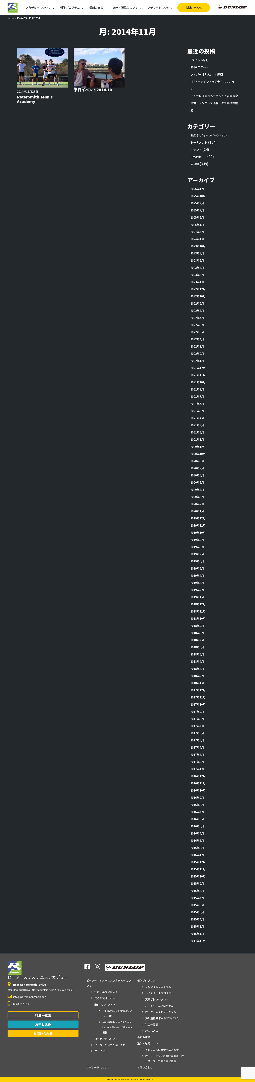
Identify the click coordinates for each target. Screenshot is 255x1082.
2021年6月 (197, 403)
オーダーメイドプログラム (160, 1012)
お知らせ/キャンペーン (204, 135)
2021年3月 (197, 425)
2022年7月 (197, 318)
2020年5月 (197, 482)
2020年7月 (197, 468)
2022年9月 (197, 303)
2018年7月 (197, 640)
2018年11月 (198, 611)
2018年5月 (197, 654)
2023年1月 (197, 282)
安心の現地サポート (106, 998)
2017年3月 (197, 754)
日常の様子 (197, 157)
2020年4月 (197, 489)
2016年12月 (198, 776)
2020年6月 (197, 475)
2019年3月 (197, 582)
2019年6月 (197, 561)
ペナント (196, 149)
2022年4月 (197, 339)
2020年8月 (197, 461)
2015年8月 (197, 890)
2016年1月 (197, 855)
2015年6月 (197, 905)
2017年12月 (198, 690)
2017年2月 (197, 762)
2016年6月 (197, 819)
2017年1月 (197, 769)
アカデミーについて (38, 7)
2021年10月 (198, 382)
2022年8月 (197, 310)
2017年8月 (197, 719)
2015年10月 (198, 876)
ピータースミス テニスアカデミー (38, 977)
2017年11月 (198, 697)
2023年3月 (197, 275)
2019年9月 (197, 540)
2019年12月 (198, 518)
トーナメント (198, 142)
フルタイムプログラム (158, 987)
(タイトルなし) (199, 60)
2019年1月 (197, 597)
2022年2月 (197, 353)
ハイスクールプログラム (159, 993)
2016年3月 (197, 840)
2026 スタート (199, 67)
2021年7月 (197, 396)
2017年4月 (197, 747)
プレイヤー (100, 1051)
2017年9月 (197, 711)
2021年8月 (197, 389)
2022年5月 (197, 332)
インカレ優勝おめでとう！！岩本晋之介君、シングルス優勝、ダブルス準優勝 (214, 103)
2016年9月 (197, 797)
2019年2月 (197, 590)
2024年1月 (197, 239)
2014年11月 (198, 941)
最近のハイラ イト (105, 1004)
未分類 (194, 164)
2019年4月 (197, 575)
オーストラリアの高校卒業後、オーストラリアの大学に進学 (164, 1058)
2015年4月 (197, 919)
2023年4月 (197, 267)
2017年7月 (197, 726)
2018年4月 (197, 661)
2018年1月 (197, 683)
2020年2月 (197, 504)
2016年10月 (198, 790)
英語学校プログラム (157, 999)
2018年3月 (197, 668)
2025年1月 (197, 224)
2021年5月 (197, 411)
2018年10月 (198, 618)
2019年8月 (197, 547)
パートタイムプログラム (159, 1006)
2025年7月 (197, 210)
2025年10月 (198, 196)
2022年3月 (197, 346)
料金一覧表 (43, 1015)
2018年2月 (197, 676)
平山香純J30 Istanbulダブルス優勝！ (117, 1013)
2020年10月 (198, 454)
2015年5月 (197, 912)
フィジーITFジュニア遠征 (206, 74)
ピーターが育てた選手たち (110, 1045)
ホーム (11, 18)
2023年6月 (197, 260)
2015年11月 (198, 869)
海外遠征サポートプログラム (162, 1018)
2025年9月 (197, 203)
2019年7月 (197, 554)
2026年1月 (197, 189)
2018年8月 (197, 633)
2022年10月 (198, 296)
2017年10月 (198, 704)
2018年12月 (198, 604)
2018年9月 (197, 625)
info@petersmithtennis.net (29, 997)
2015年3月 (197, 926)
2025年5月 (197, 217)
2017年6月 (197, 733)
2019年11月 (198, 525)
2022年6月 (197, 325)
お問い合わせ (193, 7)
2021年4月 (197, 418)
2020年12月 (198, 446)
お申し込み (43, 1024)
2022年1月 (197, 360)
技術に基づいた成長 (106, 992)
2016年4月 (197, 833)
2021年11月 (198, 375)
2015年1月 (197, 933)
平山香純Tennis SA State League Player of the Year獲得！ (117, 1027)
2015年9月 (197, 883)
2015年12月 (198, 862)
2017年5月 (197, 740)
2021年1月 (197, 439)
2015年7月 (197, 898)
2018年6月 (197, 647)
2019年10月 (198, 532)
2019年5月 (197, 568)
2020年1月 (197, 511)
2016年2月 (197, 847)
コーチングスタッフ (106, 1038)
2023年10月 (198, 246)
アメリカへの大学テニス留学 (162, 1050)
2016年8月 (197, 804)
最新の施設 (96, 7)
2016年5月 (197, 826)
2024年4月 (197, 232)
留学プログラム (70, 7)
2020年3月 (197, 497)
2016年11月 (198, 783)
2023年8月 (197, 253)
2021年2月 (197, 432)
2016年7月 (197, 812)
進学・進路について (125, 7)
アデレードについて (160, 7)
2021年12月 (198, 368)
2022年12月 (198, 289)
